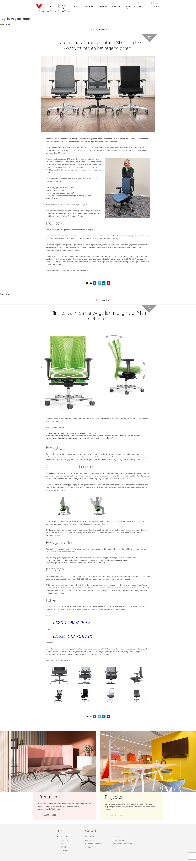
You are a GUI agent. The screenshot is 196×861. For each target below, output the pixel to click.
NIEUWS (156, 6)
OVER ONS (116, 6)
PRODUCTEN (88, 6)
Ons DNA (89, 840)
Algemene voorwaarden (123, 844)
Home (93, 29)
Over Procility (90, 837)
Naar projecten (116, 815)
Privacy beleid (119, 840)
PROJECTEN (103, 6)
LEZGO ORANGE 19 (71, 622)
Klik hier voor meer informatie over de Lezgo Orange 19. (66, 205)
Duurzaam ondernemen (136, 6)
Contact (155, 3)
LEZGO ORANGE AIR (72, 636)
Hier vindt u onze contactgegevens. (59, 660)
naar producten (49, 815)
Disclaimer (118, 837)
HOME (76, 6)
